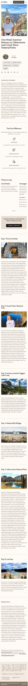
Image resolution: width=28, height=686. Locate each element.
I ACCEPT (24, 683)
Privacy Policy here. (4, 684)
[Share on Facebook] (2, 72)
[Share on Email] (14, 72)
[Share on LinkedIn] (8, 72)
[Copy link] (17, 72)
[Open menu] (26, 2)
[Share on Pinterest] (11, 72)
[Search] (11, 2)
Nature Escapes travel (6, 652)
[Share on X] (5, 72)
